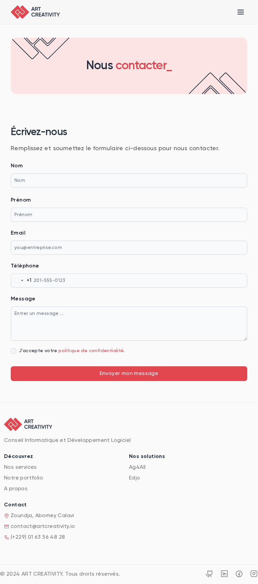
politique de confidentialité (90, 350)
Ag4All (137, 467)
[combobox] (21, 280)
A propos (16, 489)
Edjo (134, 478)
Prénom (21, 200)
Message (23, 299)
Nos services (20, 467)
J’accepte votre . (72, 350)
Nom (17, 166)
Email (18, 233)
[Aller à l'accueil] (35, 12)
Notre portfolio (23, 478)
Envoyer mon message (129, 373)
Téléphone (25, 266)
